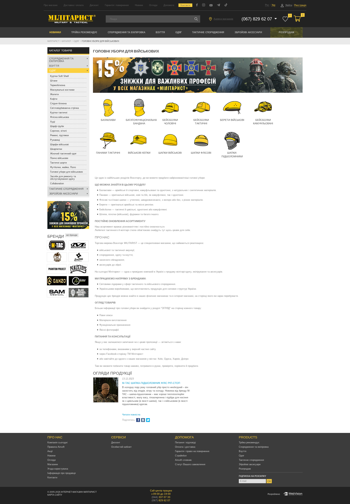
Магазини (52, 464)
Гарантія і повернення (117, 5)
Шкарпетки (56, 149)
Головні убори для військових (66, 171)
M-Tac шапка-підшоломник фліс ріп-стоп (151, 383)
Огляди (153, 5)
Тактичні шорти (58, 162)
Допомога (169, 5)
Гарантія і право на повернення (192, 451)
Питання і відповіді (185, 442)
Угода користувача (57, 468)
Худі (52, 121)
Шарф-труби (57, 126)
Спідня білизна (58, 103)
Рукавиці (55, 140)
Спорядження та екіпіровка (126, 32)
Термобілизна (57, 85)
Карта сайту (54, 495)
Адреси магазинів (223, 18)
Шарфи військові (59, 144)
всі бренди (71, 235)
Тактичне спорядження (208, 32)
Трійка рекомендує (84, 32)
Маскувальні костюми (62, 89)
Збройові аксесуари (248, 32)
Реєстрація (300, 5)
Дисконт (94, 5)
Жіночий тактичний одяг (63, 153)
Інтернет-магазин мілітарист (79, 492)
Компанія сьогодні (57, 442)
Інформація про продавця (61, 473)
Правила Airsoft (56, 446)
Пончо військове (59, 158)
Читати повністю (131, 414)
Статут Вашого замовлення (190, 464)
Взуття (160, 32)
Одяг (178, 32)
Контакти (185, 5)
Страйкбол (181, 455)
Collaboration (57, 183)
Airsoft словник (183, 460)
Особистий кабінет (121, 446)
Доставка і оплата (73, 5)
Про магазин (50, 5)
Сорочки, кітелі (58, 130)
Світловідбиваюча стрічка (64, 108)
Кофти (53, 99)
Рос (267, 5)
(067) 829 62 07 (257, 18)
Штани (53, 80)
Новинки (55, 32)
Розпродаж (286, 32)
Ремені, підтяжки (59, 135)
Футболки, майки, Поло (63, 167)
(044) (161, 497)
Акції (50, 451)
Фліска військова (59, 117)
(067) (161, 500)
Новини (139, 5)
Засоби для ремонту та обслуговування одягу (63, 177)
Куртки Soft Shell (59, 76)
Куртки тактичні (58, 112)
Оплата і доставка (185, 446)
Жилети (54, 94)
